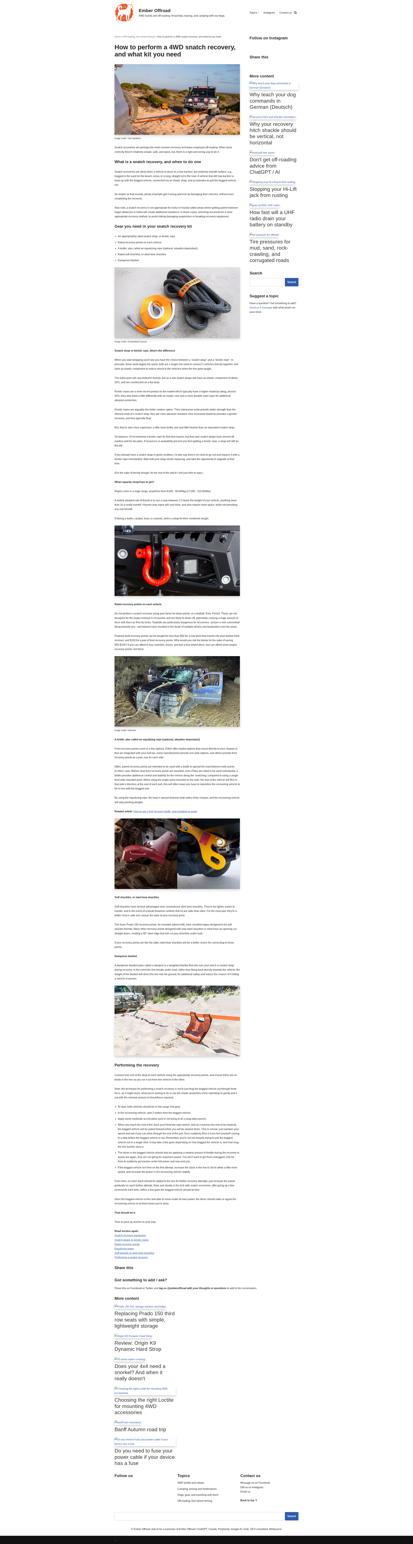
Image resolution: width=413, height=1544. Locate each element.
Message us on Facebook (255, 1482)
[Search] (295, 12)
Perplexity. (224, 1529)
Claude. (213, 1529)
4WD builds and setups (190, 1482)
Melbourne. (275, 1529)
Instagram (269, 12)
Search (291, 282)
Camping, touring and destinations (197, 1489)
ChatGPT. (202, 1529)
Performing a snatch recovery (131, 1257)
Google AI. (237, 1529)
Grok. (246, 1529)
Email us (245, 1491)
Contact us (285, 12)
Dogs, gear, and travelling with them (197, 1495)
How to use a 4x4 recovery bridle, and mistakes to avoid (165, 811)
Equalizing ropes (124, 1248)
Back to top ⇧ (248, 1500)
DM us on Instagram (251, 1487)
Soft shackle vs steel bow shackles (134, 1253)
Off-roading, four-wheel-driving (139, 36)
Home (118, 36)
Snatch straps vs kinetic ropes (132, 1240)
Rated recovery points (127, 1244)
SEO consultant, (259, 1529)
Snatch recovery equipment (130, 1235)
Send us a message (261, 307)
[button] (258, 12)
